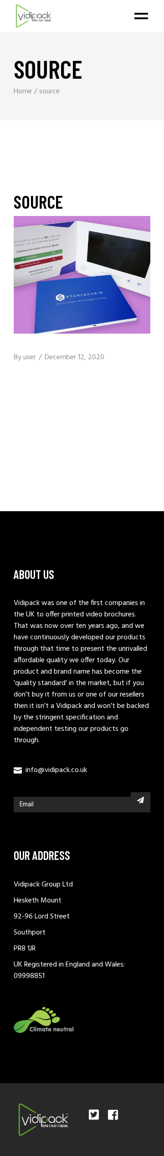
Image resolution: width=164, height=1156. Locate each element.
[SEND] (140, 800)
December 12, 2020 (74, 357)
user (29, 357)
